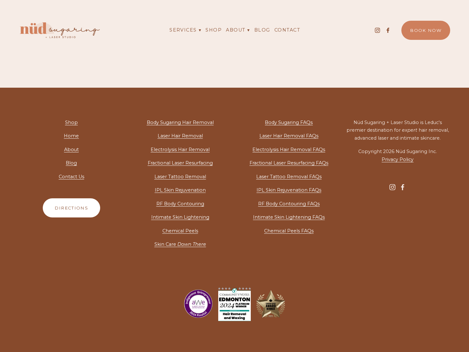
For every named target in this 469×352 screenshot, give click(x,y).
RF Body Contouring (180, 204)
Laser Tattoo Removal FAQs (289, 177)
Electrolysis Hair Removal (180, 149)
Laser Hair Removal (180, 136)
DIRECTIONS (71, 207)
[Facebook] (388, 30)
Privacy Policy (397, 159)
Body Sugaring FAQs (289, 122)
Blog (262, 30)
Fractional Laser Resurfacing (180, 163)
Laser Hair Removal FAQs (288, 136)
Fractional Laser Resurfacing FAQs (288, 163)
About (71, 149)
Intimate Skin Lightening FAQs (289, 217)
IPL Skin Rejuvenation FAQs (289, 190)
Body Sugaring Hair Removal (180, 122)
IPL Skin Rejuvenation (180, 190)
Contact (287, 30)
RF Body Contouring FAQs (289, 204)
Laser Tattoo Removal (180, 177)
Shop (213, 30)
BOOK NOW (426, 30)
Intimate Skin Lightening (180, 217)
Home (71, 136)
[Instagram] (377, 30)
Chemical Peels (180, 231)
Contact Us (71, 177)
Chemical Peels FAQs (289, 231)
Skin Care (180, 244)
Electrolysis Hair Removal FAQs (288, 149)
